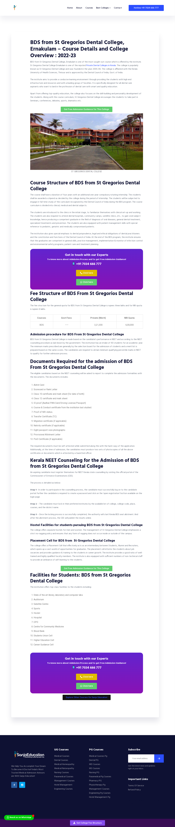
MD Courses (94, 764)
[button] (87, 823)
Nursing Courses (61, 772)
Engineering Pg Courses (99, 793)
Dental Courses (61, 760)
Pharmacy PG (95, 781)
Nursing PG (94, 772)
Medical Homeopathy (64, 764)
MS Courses (94, 768)
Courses (89, 8)
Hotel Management (63, 785)
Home (70, 8)
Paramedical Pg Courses (100, 776)
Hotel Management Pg (99, 797)
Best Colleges (102, 8)
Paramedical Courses (63, 776)
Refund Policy (134, 790)
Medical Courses (61, 756)
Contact (118, 8)
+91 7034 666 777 (88, 264)
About (79, 8)
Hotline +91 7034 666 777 (146, 8)
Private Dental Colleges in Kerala (101, 65)
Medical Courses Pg (98, 756)
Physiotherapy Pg (97, 785)
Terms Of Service (136, 785)
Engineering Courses (63, 789)
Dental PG (93, 760)
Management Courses (64, 781)
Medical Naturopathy (64, 768)
